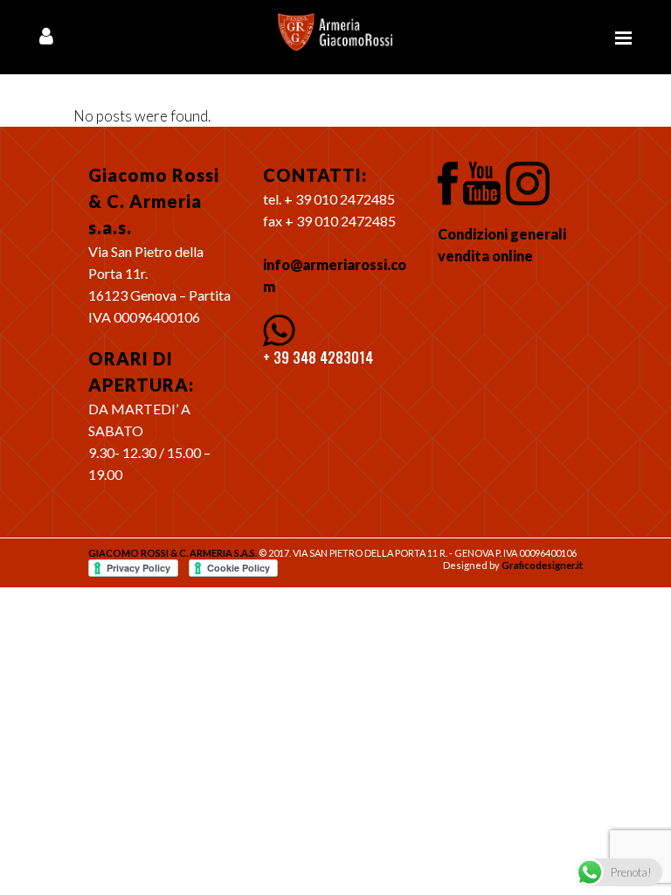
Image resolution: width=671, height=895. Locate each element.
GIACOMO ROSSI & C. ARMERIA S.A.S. (172, 553)
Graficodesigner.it (542, 565)
